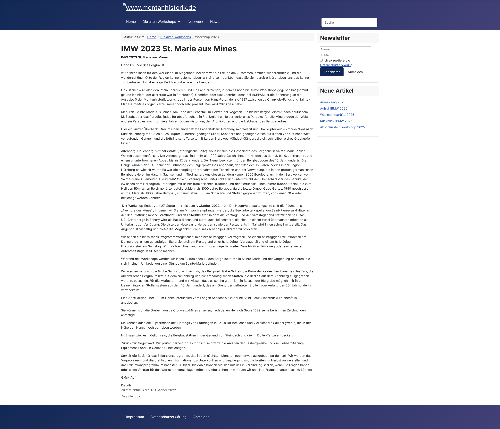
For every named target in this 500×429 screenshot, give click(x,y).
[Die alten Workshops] (178, 21)
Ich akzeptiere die (336, 62)
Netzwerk (195, 22)
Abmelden (355, 72)
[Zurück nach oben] (495, 424)
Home (131, 22)
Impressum (135, 417)
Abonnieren (331, 72)
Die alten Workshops (159, 22)
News (214, 22)
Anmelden (201, 417)
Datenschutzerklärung (336, 65)
